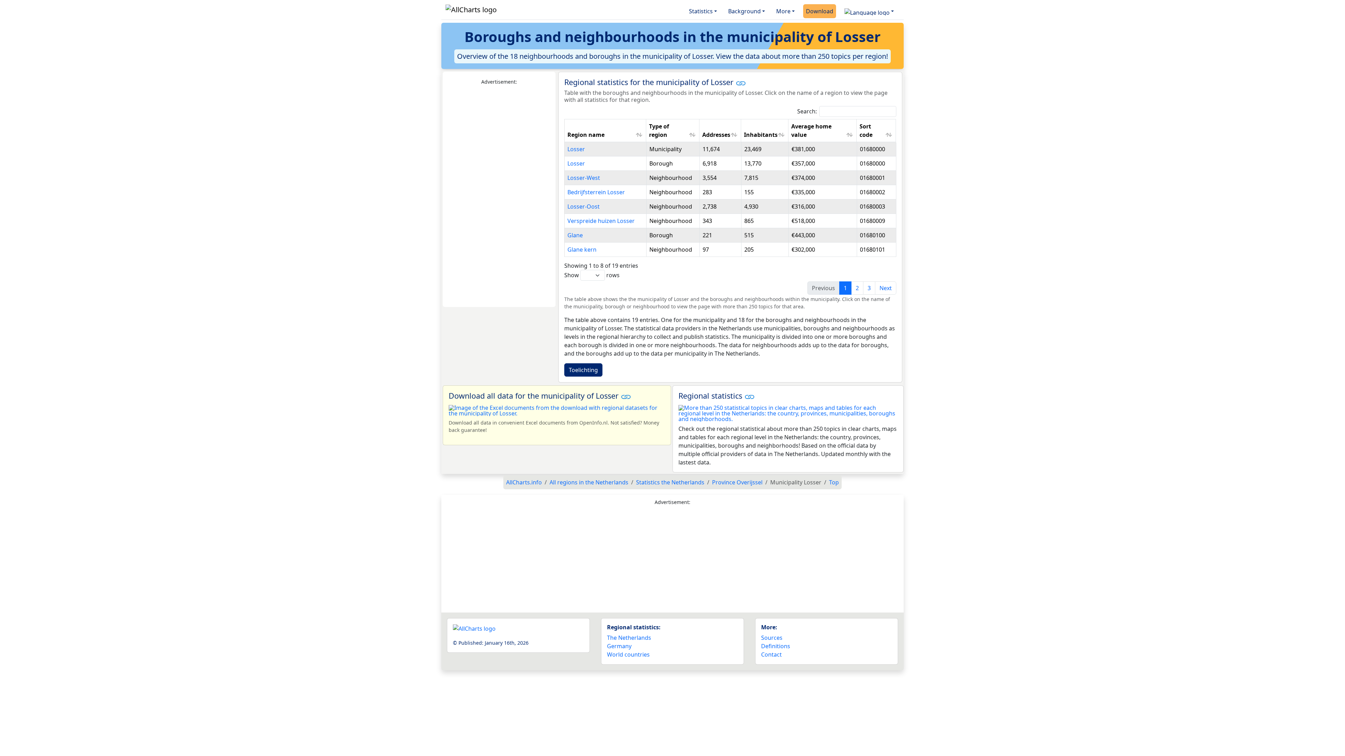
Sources (771, 638)
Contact (771, 654)
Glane (575, 235)
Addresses (716, 135)
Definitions (775, 646)
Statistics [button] (701, 11)
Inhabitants (761, 135)
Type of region (659, 130)
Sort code (866, 130)
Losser (576, 149)
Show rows (592, 275)
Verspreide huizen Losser (601, 221)
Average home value (811, 130)
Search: (807, 111)
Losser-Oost (583, 206)
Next (886, 288)
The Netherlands (629, 638)
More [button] (783, 11)
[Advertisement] (499, 196)
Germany (619, 646)
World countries (628, 654)
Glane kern (581, 249)
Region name (586, 135)
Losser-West (583, 178)
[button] (869, 11)
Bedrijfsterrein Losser (596, 192)
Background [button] (744, 11)
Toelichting (583, 370)
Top (834, 482)
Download (819, 11)
